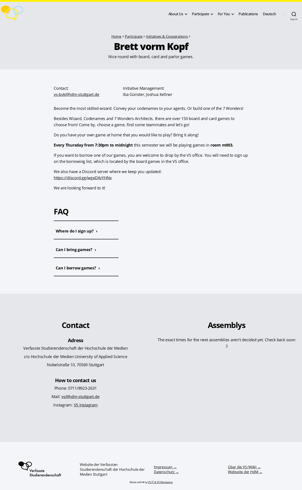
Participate (200, 14)
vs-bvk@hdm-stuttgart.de (76, 94)
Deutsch (269, 14)
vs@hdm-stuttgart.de (80, 396)
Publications (248, 14)
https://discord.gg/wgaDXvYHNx (83, 177)
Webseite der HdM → (245, 471)
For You (224, 14)
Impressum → (165, 467)
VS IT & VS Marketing (160, 482)
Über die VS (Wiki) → (244, 467)
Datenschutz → (166, 471)
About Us (175, 14)
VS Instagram (86, 405)
